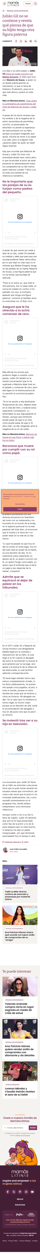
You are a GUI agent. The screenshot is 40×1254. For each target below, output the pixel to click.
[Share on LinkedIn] (26, 41)
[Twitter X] (13, 1191)
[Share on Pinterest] (31, 41)
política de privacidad (22, 1135)
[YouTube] (32, 1191)
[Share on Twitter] (21, 41)
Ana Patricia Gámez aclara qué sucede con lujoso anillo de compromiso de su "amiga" (20, 936)
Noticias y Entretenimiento (17, 11)
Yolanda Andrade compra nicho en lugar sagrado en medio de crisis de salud (19, 1008)
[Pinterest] (20, 1191)
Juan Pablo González (18, 849)
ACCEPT (20, 509)
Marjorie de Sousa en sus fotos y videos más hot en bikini (19, 437)
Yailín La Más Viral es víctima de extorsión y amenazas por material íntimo (17, 895)
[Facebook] (7, 1191)
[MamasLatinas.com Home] (13, 3)
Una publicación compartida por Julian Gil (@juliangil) (21, 365)
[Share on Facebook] (16, 41)
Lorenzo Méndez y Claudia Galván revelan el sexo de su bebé (20, 1091)
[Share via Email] (36, 41)
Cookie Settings (20, 504)
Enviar (33, 1128)
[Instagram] (26, 1191)
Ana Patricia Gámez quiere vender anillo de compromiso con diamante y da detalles (19, 1051)
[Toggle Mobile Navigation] (4, 3)
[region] (20, 501)
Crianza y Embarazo (12, 1084)
